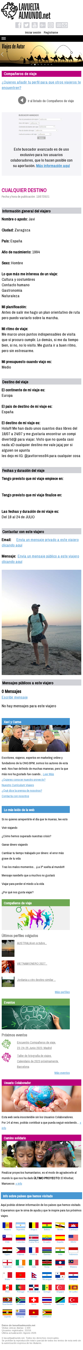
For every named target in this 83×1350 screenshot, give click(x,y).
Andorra (7, 1229)
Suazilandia (7, 1304)
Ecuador (47, 1242)
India (60, 1254)
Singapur (60, 1292)
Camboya (73, 1229)
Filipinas (20, 1254)
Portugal (20, 1292)
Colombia (20, 1242)
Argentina (20, 1229)
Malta (7, 1279)
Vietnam (33, 1317)
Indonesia (73, 1254)
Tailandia (47, 1304)
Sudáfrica (20, 1304)
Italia (34, 1267)
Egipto (7, 1254)
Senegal (46, 1292)
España (60, 1242)
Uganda (7, 1317)
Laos (60, 1267)
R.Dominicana (33, 1292)
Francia (33, 1254)
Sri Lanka (73, 1292)
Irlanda (21, 1267)
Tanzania (60, 1304)
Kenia (46, 1267)
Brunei (60, 1229)
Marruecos (20, 1279)
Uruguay (20, 1317)
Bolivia (47, 1229)
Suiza (33, 1304)
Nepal (33, 1279)
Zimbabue (47, 1317)
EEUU (73, 1242)
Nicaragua (47, 1279)
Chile (7, 1242)
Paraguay (73, 1279)
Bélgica (34, 1229)
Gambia (47, 1254)
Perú (7, 1292)
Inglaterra (7, 1267)
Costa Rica (34, 1242)
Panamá (60, 1279)
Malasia (73, 1267)
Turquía (73, 1304)
